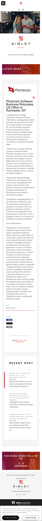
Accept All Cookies (10, 517)
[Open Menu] (1, 1)
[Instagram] (23, 9)
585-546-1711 (22, 478)
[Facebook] (19, 9)
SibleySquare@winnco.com (21, 491)
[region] (21, 513)
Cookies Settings (30, 517)
